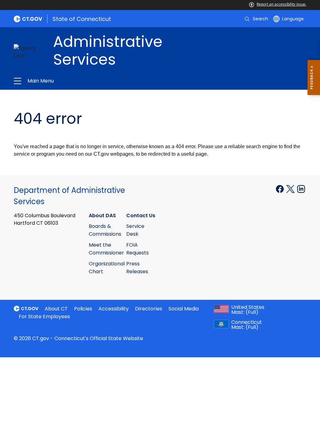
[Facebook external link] (280, 188)
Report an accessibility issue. (281, 4)
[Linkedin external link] (301, 188)
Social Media (183, 308)
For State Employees (44, 316)
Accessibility (113, 308)
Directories (148, 308)
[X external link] (291, 188)
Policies (83, 308)
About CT (56, 308)
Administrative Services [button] (94, 81)
